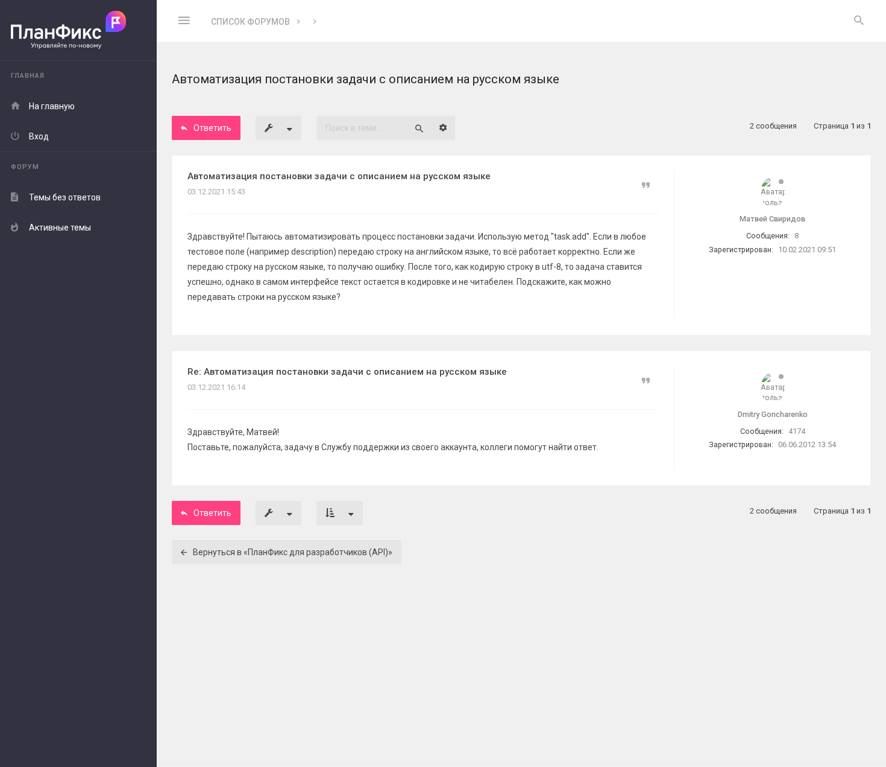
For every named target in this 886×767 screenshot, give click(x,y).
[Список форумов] (78, 30)
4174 (796, 431)
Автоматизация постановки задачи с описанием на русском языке (339, 176)
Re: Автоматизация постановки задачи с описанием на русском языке (347, 371)
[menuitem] (859, 21)
